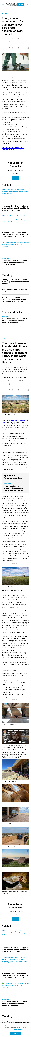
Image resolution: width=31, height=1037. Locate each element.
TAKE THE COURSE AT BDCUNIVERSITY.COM (13, 148)
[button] (3, 4)
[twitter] (15, 48)
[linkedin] (12, 48)
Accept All (15, 1033)
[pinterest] (18, 48)
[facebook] (9, 48)
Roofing (4, 13)
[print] (28, 48)
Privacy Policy (18, 1029)
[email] (21, 48)
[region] (15, 1030)
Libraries (4, 338)
